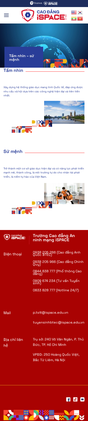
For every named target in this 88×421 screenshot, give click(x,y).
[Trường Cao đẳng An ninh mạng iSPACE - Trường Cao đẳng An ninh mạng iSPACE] (44, 15)
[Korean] (80, 12)
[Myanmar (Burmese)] (74, 18)
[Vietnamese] (80, 18)
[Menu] (6, 15)
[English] (74, 12)
